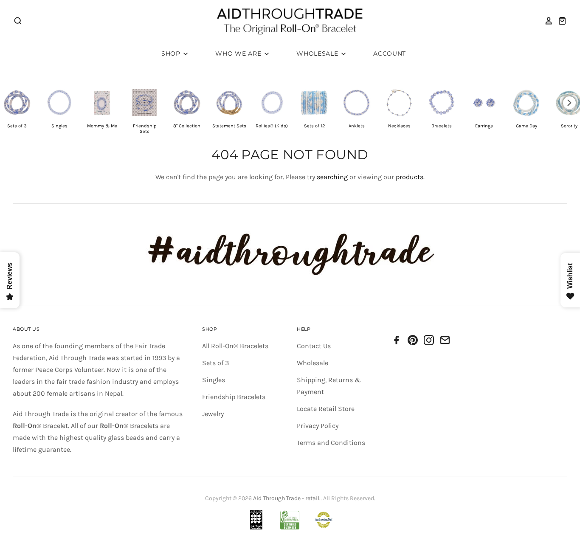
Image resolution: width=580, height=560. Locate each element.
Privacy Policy (317, 426)
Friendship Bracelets (233, 397)
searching (332, 177)
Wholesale (318, 53)
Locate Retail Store (326, 409)
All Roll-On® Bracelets (235, 346)
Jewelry (213, 414)
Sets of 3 (215, 363)
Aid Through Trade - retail (286, 498)
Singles (213, 380)
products (409, 177)
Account (389, 53)
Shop (172, 53)
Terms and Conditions (331, 443)
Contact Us (314, 346)
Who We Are (239, 53)
